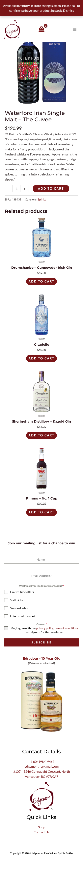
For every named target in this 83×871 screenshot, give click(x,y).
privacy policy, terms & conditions (57, 628)
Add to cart (51, 188)
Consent (41, 624)
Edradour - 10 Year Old (41, 658)
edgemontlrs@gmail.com (42, 766)
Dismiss (68, 10)
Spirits (42, 199)
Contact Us (41, 832)
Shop (41, 827)
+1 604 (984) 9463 (41, 761)
